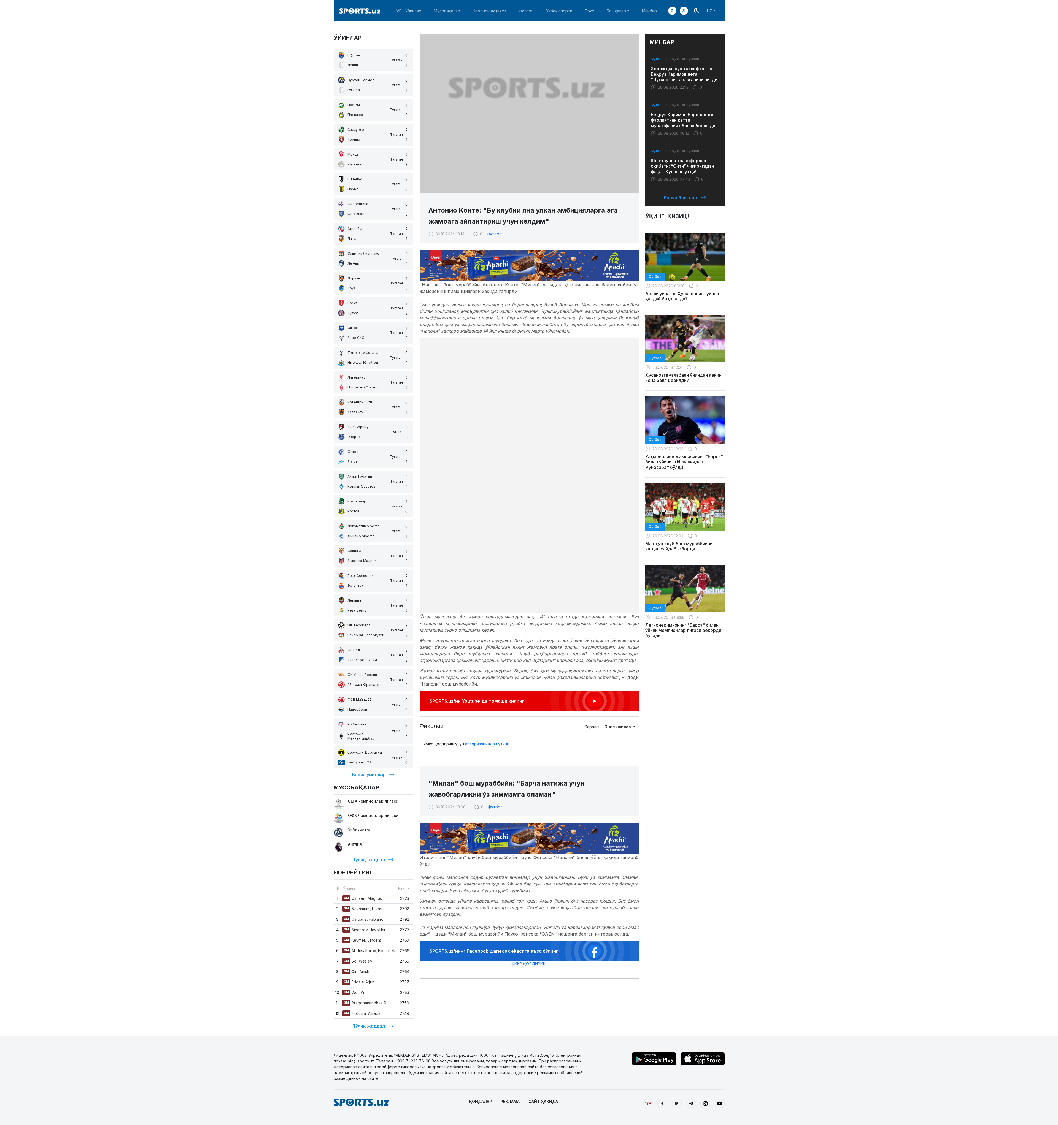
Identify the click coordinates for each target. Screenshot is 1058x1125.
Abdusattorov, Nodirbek (369, 950)
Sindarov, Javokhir (364, 929)
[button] (684, 11)
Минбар (649, 11)
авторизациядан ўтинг (487, 743)
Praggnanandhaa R (365, 1003)
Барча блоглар (680, 197)
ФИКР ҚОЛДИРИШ (529, 963)
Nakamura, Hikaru (364, 908)
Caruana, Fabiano (364, 919)
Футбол (526, 11)
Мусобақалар (447, 11)
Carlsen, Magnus (363, 898)
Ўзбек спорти (559, 11)
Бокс (589, 11)
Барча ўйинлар (369, 774)
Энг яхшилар (618, 726)
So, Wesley (358, 961)
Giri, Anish (356, 971)
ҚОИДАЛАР (480, 1101)
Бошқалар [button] (616, 11)
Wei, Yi (354, 992)
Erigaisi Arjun (359, 982)
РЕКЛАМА (510, 1101)
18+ (648, 1103)
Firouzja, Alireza (362, 1013)
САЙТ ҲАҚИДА (543, 1101)
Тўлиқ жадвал (369, 859)
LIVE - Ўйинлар (407, 11)
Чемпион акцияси (489, 11)
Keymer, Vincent (362, 940)
